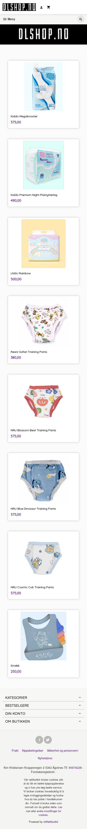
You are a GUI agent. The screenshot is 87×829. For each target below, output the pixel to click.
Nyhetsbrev (45, 758)
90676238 (75, 768)
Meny (11, 19)
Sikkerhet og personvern (62, 750)
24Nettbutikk (51, 822)
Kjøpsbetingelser (32, 750)
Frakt (15, 750)
